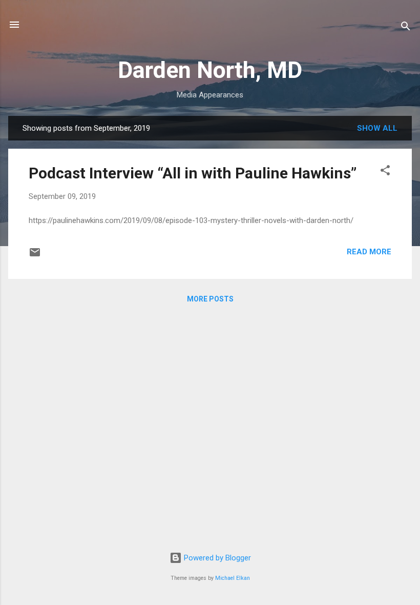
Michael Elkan (232, 578)
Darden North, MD (210, 70)
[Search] (406, 28)
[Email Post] (35, 255)
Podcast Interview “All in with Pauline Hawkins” (192, 173)
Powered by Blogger (216, 557)
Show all (377, 128)
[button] (385, 172)
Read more (369, 251)
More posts (210, 299)
